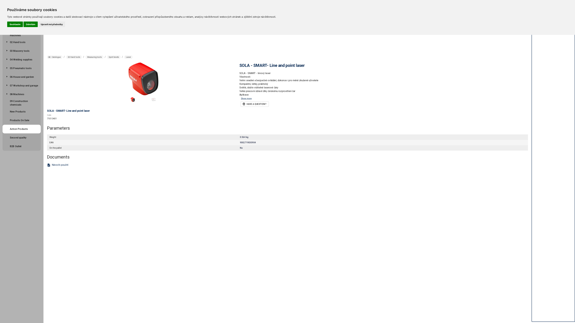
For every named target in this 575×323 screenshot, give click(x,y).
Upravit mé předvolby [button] (52, 24)
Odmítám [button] (30, 24)
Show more (246, 98)
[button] (132, 99)
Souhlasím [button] (15, 24)
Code (49, 115)
